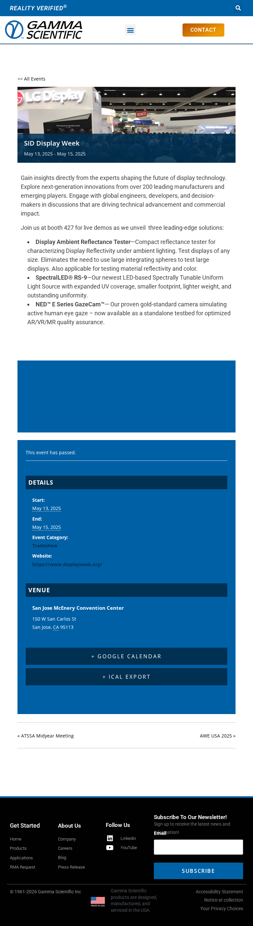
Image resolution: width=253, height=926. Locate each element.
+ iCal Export (126, 676)
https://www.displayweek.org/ (67, 564)
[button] (238, 8)
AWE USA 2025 (218, 736)
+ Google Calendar (126, 656)
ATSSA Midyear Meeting (45, 736)
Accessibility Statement (219, 891)
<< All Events (31, 79)
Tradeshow (44, 545)
